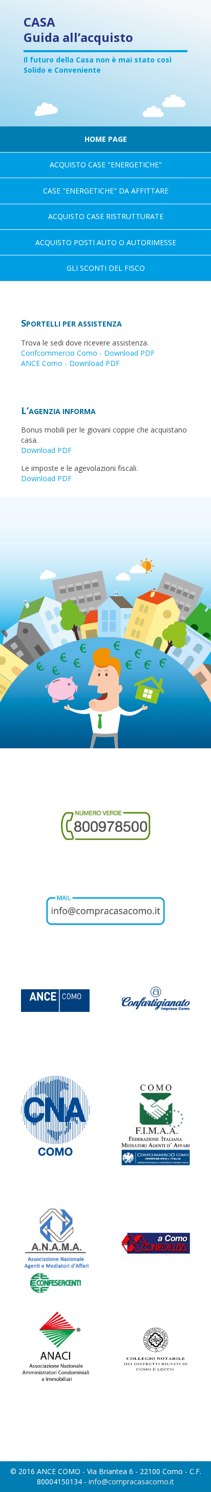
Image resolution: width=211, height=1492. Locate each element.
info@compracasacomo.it (131, 1481)
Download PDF (46, 450)
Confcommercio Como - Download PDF (88, 353)
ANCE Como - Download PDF (70, 363)
